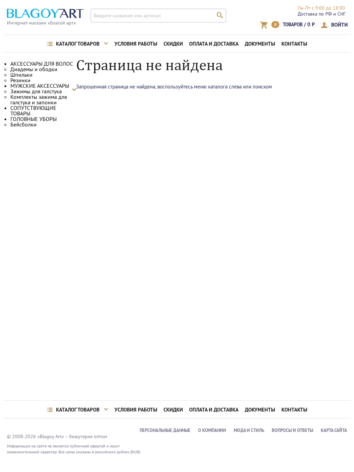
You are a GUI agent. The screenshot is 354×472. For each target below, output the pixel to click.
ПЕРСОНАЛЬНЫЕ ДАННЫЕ (165, 430)
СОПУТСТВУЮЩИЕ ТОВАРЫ (33, 110)
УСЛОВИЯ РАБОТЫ (135, 44)
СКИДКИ (173, 44)
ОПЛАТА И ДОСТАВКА (214, 44)
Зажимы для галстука (36, 91)
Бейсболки (23, 124)
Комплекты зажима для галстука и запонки (38, 99)
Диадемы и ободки (33, 69)
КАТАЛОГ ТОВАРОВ (78, 44)
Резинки (20, 80)
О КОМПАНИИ (212, 430)
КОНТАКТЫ (294, 44)
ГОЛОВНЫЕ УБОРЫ (33, 118)
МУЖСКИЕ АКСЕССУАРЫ (39, 85)
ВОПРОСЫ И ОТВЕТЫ (292, 430)
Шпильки (21, 74)
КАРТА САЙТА (334, 430)
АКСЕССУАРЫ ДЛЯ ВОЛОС (41, 63)
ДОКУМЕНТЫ (260, 44)
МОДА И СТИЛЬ (249, 430)
